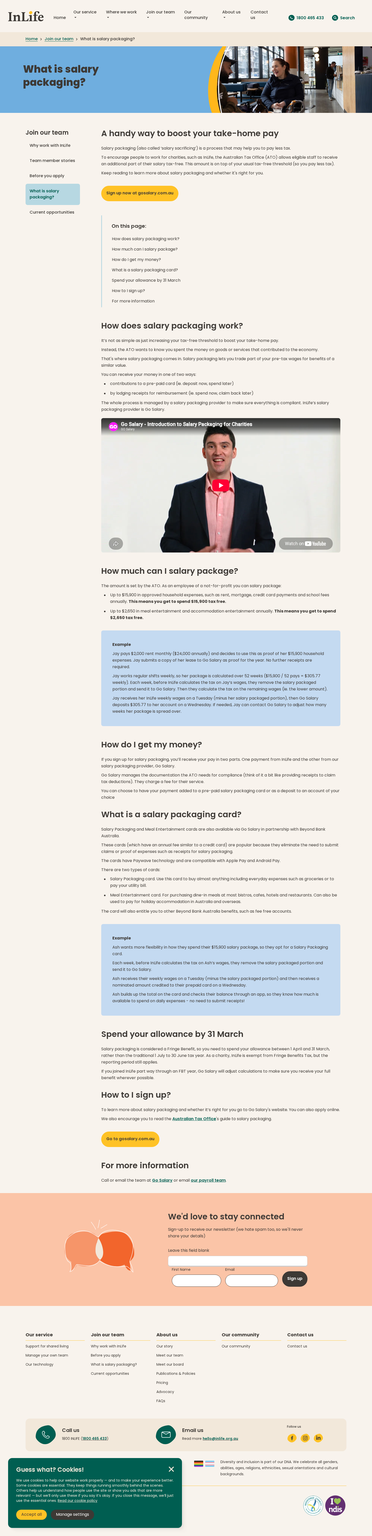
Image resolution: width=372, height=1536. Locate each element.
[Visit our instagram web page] (305, 1438)
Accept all (31, 1515)
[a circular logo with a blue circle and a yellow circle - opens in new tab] (324, 1505)
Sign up (294, 1279)
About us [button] (231, 12)
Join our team (47, 133)
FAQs (160, 1401)
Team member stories (52, 161)
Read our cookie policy (77, 1501)
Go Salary (162, 1181)
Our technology (39, 1365)
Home (60, 18)
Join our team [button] (160, 12)
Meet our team (169, 1356)
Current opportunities (52, 213)
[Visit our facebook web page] (292, 1438)
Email (230, 1270)
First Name (181, 1270)
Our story (164, 1346)
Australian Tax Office (194, 1119)
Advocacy (165, 1392)
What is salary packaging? (55, 194)
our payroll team (208, 1181)
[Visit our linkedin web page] (318, 1438)
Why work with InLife (50, 146)
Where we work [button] (121, 12)
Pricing (162, 1383)
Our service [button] (84, 12)
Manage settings (72, 1515)
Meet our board (170, 1365)
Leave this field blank (188, 1251)
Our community (196, 15)
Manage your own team (47, 1356)
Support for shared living (47, 1346)
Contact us (259, 15)
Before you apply (47, 176)
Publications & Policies (175, 1374)
